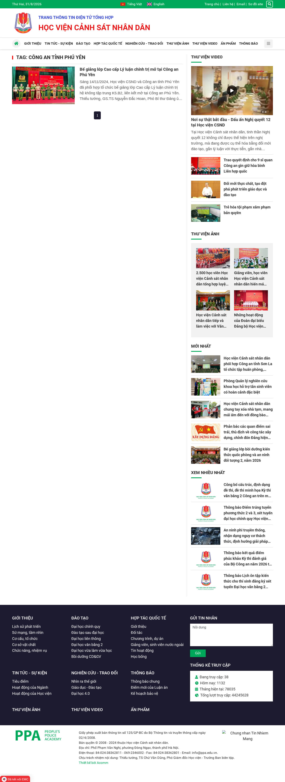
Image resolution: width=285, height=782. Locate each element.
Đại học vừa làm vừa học (91, 650)
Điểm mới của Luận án (149, 687)
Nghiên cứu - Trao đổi (94, 672)
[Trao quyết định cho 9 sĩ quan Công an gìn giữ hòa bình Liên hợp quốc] (205, 166)
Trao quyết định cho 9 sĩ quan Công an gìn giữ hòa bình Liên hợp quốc (248, 165)
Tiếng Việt (134, 4)
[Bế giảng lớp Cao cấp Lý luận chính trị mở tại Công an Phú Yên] (43, 85)
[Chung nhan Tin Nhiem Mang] (247, 739)
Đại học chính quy (85, 626)
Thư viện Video (207, 56)
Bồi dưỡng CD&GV (86, 656)
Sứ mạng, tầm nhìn (27, 632)
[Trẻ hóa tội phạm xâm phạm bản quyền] (205, 213)
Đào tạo (79, 618)
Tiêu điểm (20, 681)
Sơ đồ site (255, 4)
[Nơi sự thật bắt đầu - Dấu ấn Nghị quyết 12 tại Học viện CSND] (232, 90)
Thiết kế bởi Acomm (93, 763)
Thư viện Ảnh (205, 233)
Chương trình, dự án (147, 638)
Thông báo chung (145, 681)
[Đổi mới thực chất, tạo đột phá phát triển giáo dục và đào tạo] (205, 189)
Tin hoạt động (142, 650)
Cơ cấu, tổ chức (25, 638)
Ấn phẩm (140, 709)
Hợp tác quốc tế (148, 618)
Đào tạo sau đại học (87, 632)
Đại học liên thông (86, 638)
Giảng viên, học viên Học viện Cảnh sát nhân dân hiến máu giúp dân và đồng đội (250, 284)
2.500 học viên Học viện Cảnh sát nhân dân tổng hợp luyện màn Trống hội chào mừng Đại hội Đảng (212, 284)
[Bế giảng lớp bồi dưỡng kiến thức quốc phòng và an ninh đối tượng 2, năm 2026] (205, 455)
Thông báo (142, 672)
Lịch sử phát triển (26, 626)
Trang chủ (211, 4)
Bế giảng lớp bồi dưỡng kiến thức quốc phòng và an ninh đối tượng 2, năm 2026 (247, 455)
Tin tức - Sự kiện (29, 672)
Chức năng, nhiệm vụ (29, 650)
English (159, 4)
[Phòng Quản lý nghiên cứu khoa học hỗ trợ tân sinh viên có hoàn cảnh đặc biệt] (205, 387)
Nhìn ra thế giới (83, 681)
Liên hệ (228, 4)
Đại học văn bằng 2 (87, 644)
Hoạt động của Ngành (30, 687)
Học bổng (139, 656)
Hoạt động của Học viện (32, 693)
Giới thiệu (22, 618)
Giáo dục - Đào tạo (86, 687)
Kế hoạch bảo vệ (144, 693)
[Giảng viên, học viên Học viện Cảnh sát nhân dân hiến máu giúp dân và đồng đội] (251, 258)
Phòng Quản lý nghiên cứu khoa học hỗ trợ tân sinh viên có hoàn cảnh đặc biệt (248, 386)
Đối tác (136, 632)
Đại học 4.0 (80, 693)
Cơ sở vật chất (24, 644)
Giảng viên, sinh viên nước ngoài (157, 644)
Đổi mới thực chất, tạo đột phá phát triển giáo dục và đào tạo (245, 189)
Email (241, 4)
